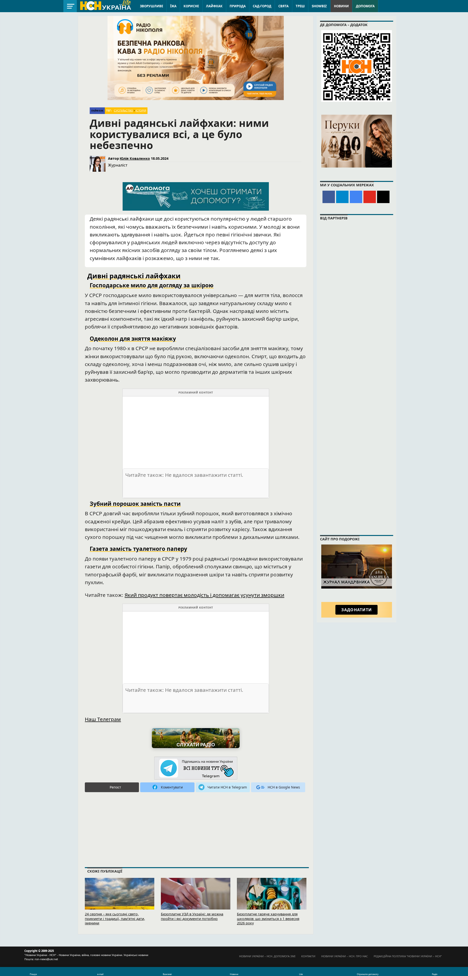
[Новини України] (105, 5)
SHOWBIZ (319, 6)
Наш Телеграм (103, 719)
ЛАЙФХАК (214, 6)
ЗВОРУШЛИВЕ (151, 6)
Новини (341, 6)
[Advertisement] (196, 430)
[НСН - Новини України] (195, 768)
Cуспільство (123, 110)
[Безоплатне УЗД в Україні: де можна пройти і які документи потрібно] (195, 900)
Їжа (173, 6)
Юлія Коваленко (135, 158)
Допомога (365, 6)
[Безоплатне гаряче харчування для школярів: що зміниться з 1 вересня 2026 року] (271, 900)
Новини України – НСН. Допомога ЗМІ (267, 956)
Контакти (308, 956)
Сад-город (262, 6)
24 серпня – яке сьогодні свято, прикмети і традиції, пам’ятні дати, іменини (115, 918)
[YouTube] (369, 197)
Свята (283, 6)
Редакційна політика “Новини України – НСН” (408, 956)
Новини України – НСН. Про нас (344, 956)
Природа (238, 6)
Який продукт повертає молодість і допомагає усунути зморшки (204, 594)
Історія (141, 110)
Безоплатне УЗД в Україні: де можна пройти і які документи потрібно (192, 916)
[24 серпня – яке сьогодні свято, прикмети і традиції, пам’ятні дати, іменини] (119, 900)
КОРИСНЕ (191, 6)
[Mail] (383, 197)
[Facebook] (328, 197)
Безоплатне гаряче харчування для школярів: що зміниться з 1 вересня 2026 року (268, 918)
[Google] (356, 197)
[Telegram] (342, 197)
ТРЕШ (300, 6)
